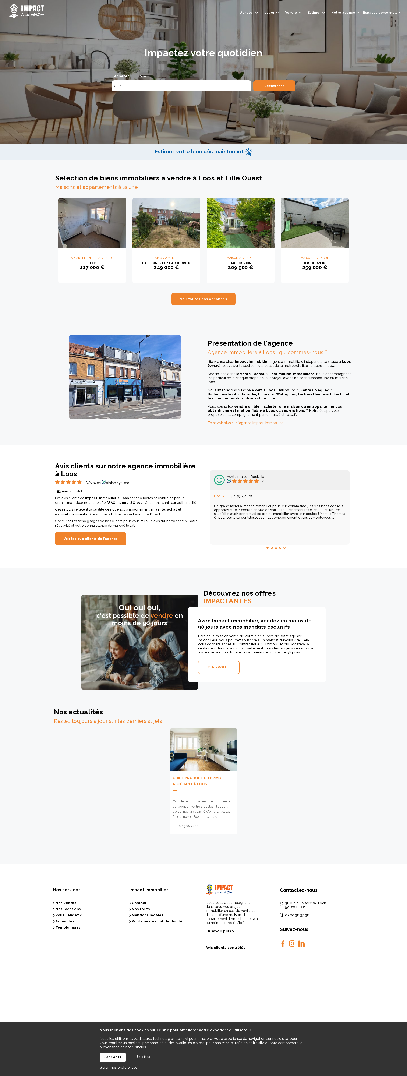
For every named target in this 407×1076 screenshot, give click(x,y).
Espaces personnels (380, 12)
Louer (142, 76)
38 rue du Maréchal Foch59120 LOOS (305, 905)
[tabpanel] (280, 507)
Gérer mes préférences (119, 1067)
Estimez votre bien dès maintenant (200, 151)
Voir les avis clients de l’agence (91, 539)
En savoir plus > (220, 931)
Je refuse (143, 1057)
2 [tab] (272, 548)
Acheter (121, 76)
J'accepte (112, 1057)
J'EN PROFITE (219, 667)
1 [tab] (267, 548)
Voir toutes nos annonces (203, 299)
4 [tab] (280, 548)
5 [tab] (284, 548)
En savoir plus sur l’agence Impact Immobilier (245, 423)
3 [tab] (276, 548)
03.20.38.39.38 (297, 915)
